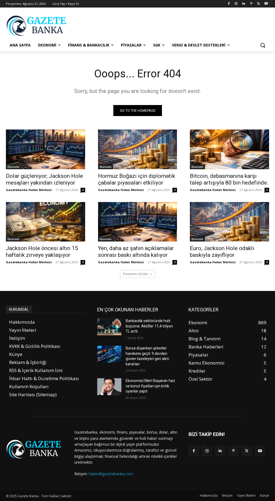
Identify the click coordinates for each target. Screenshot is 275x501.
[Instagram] (236, 4)
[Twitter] (258, 4)
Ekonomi (13, 167)
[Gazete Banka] (37, 25)
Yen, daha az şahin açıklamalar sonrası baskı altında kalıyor (136, 251)
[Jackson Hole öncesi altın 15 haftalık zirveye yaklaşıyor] (45, 222)
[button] (262, 45)
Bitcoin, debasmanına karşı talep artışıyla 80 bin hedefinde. (229, 179)
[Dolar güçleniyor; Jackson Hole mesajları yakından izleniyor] (45, 149)
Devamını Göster (136, 274)
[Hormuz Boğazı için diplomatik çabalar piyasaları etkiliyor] (137, 149)
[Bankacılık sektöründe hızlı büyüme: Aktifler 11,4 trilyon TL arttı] (109, 326)
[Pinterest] (251, 4)
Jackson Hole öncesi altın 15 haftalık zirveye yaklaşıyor (42, 251)
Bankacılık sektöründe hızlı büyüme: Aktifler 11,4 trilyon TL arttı (149, 326)
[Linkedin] (244, 4)
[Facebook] (229, 4)
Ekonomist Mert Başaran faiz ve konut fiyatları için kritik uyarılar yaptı (150, 386)
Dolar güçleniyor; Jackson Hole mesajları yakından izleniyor (44, 179)
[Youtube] (266, 4)
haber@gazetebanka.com (111, 473)
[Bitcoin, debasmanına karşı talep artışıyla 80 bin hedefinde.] (229, 149)
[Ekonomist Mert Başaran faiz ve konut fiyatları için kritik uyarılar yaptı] (109, 386)
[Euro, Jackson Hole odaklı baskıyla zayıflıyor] (229, 222)
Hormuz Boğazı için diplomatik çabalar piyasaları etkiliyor (136, 179)
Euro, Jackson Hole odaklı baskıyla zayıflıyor (222, 251)
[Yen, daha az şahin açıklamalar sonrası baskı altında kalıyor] (137, 222)
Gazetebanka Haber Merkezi (29, 190)
